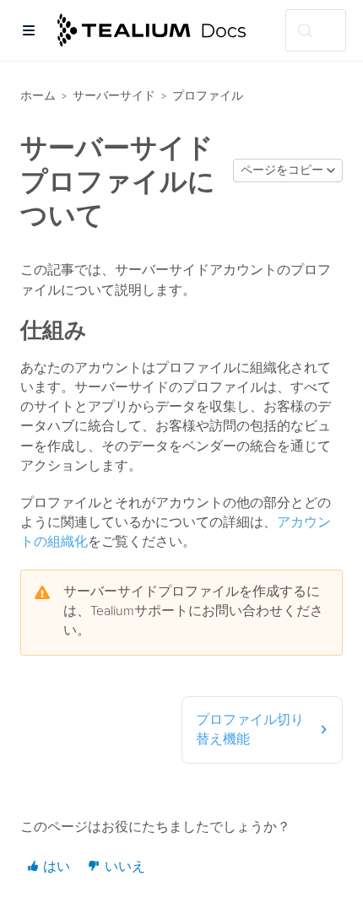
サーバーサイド (114, 96)
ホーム (38, 96)
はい (55, 866)
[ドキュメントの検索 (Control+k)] (315, 30)
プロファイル (207, 96)
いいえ (123, 866)
